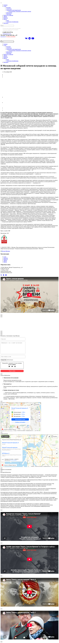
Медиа (5, 19)
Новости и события (8, 15)
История (8, 7)
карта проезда (3, 36)
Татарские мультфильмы (12, 21)
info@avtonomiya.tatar (7, 33)
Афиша (5, 16)
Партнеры (8, 14)
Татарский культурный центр (13, 10)
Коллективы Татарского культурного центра (20, 11)
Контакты (5, 23)
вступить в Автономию (10, 36)
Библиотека (9, 12)
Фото (7, 20)
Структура (9, 8)
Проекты (5, 17)
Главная (5, 5)
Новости (5, 259)
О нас (4, 6)
